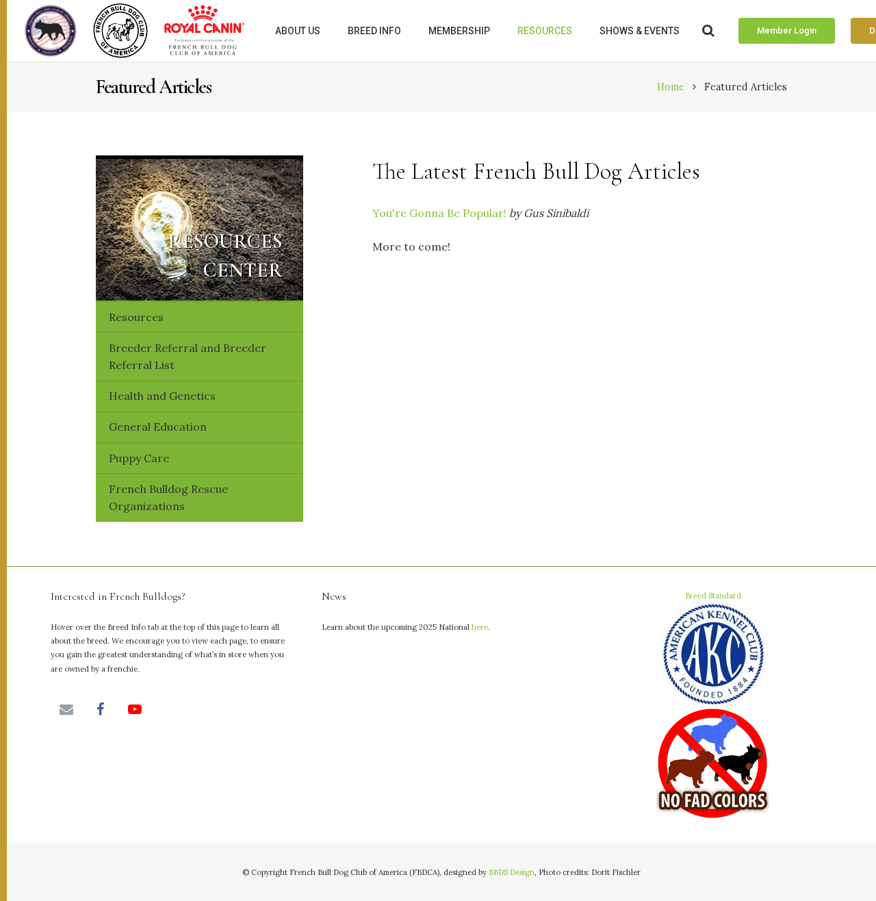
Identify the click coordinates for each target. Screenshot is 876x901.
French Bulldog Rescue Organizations (168, 497)
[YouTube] (135, 709)
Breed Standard (713, 595)
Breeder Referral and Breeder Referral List (187, 356)
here (480, 627)
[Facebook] (100, 709)
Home (670, 87)
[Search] (708, 31)
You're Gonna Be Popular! (439, 213)
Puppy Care (139, 458)
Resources (136, 317)
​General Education (158, 426)
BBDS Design (511, 872)
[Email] (66, 709)
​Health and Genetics (162, 396)
